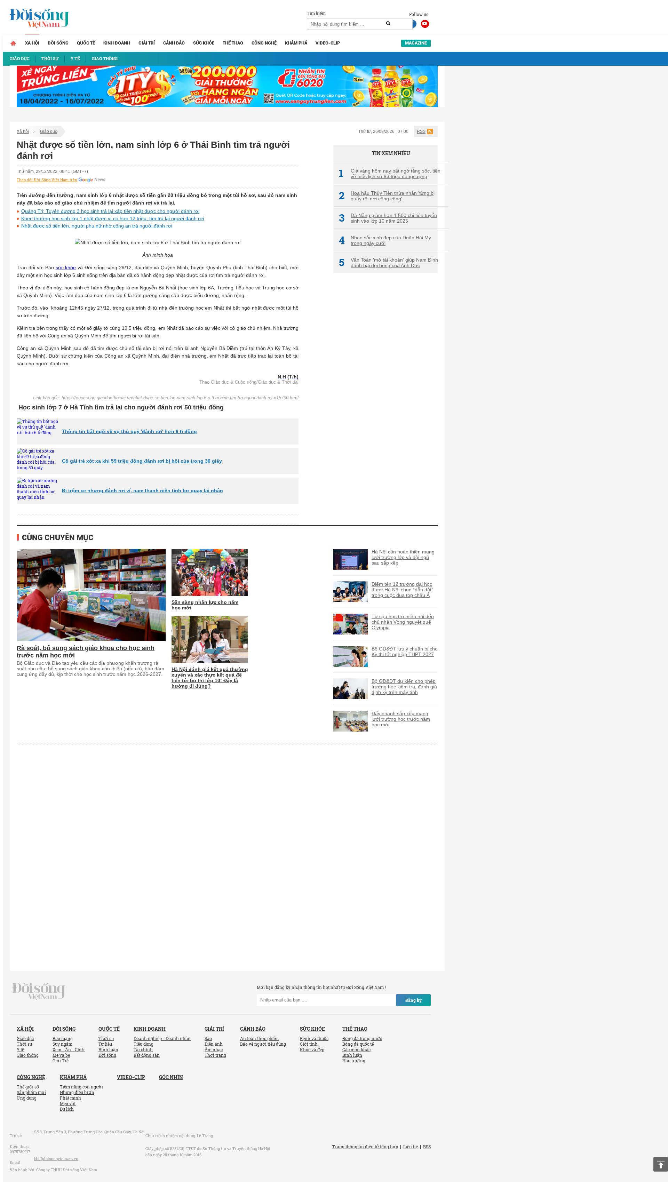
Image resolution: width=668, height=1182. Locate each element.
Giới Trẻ (61, 1060)
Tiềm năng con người (81, 1086)
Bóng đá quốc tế (358, 1044)
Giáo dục (48, 131)
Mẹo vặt (67, 1103)
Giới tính (309, 1044)
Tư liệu (105, 1044)
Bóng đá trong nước (362, 1038)
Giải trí (146, 43)
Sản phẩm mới (31, 1092)
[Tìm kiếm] (388, 23)
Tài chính (143, 1049)
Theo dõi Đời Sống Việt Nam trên (47, 179)
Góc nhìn (171, 1077)
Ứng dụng (27, 1098)
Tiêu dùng (143, 1044)
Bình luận (108, 1049)
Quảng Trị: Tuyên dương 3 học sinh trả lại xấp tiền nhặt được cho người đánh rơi (110, 211)
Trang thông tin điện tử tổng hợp (365, 1146)
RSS (421, 131)
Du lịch (67, 1109)
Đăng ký (413, 1000)
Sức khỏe (203, 43)
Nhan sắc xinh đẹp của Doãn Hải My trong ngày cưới (385, 240)
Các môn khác (356, 1049)
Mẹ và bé (61, 1055)
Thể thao (233, 43)
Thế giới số (28, 1086)
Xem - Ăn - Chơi (69, 1049)
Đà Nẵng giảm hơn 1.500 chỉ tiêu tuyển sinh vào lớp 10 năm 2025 (388, 218)
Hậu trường (353, 1060)
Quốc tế (86, 43)
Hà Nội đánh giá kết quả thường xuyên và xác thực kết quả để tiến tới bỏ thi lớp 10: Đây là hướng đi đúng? (210, 677)
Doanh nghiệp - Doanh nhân (162, 1038)
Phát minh (70, 1098)
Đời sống (58, 43)
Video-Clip (328, 43)
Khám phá (296, 43)
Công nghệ (264, 43)
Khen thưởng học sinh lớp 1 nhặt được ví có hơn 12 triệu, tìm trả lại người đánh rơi (112, 218)
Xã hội (32, 43)
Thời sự (24, 1044)
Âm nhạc (214, 1049)
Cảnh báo (174, 43)
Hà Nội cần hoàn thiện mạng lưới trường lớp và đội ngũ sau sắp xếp (403, 557)
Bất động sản (147, 1055)
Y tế (20, 1049)
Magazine (416, 43)
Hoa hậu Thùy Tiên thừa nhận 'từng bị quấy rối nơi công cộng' (387, 195)
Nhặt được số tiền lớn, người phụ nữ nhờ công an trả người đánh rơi (96, 226)
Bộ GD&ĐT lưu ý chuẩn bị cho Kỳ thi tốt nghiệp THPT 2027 (405, 651)
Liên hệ (410, 1146)
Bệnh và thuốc (314, 1038)
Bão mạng (63, 1038)
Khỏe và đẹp (312, 1049)
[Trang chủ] (13, 43)
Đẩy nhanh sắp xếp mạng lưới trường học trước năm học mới (401, 719)
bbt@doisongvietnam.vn (56, 1158)
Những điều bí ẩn (77, 1092)
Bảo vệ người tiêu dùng (263, 1044)
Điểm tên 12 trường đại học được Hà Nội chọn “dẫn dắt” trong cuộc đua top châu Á (402, 589)
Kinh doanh (116, 43)
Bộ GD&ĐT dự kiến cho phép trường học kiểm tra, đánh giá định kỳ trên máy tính (404, 686)
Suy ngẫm (62, 1044)
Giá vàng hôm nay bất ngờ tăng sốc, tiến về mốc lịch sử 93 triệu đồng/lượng (389, 173)
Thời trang (215, 1055)
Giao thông (28, 1055)
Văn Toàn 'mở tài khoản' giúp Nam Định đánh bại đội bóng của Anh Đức (388, 262)
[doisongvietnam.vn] (38, 990)
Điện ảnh (214, 1044)
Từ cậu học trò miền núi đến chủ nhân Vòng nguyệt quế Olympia (403, 622)
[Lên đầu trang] (660, 1164)
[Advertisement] (385, 394)
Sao (208, 1038)
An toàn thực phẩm (259, 1038)
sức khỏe (66, 267)
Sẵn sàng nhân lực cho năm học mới (205, 604)
